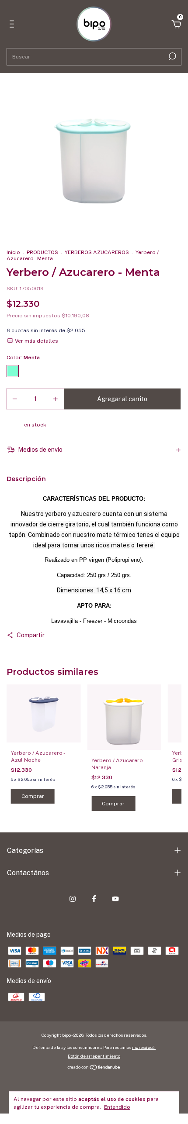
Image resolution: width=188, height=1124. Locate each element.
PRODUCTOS (42, 252)
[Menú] (13, 25)
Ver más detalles (36, 341)
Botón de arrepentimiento (94, 1056)
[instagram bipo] (72, 898)
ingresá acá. (144, 1047)
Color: (23, 357)
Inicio (13, 252)
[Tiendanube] (94, 1068)
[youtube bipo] (115, 898)
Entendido (117, 1107)
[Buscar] (171, 56)
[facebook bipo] (94, 898)
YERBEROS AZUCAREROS (97, 252)
